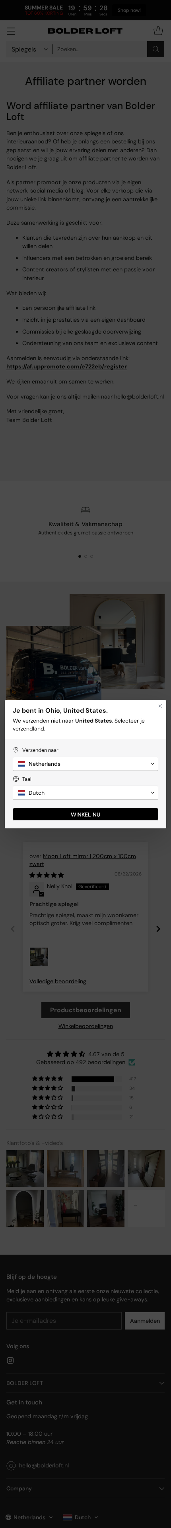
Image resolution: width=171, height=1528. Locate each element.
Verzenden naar (40, 750)
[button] (85, 764)
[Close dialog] (160, 706)
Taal (26, 779)
